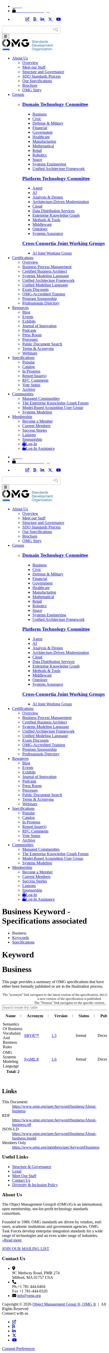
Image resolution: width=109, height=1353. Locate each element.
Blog (26, 312)
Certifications (22, 258)
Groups (18, 94)
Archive (28, 389)
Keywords (20, 937)
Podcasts (29, 330)
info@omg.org (29, 1295)
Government (42, 132)
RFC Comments (35, 380)
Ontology (40, 229)
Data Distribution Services (53, 211)
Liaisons (29, 435)
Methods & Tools (46, 220)
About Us (20, 58)
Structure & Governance (31, 1167)
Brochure (29, 85)
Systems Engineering (49, 164)
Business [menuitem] (19, 933)
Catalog (28, 367)
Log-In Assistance (40, 448)
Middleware (42, 224)
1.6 (54, 1059)
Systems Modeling (37, 412)
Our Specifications (37, 81)
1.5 (54, 1035)
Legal (16, 1171)
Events (27, 317)
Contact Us (21, 1180)
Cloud (37, 206)
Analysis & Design (47, 197)
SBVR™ (31, 1035)
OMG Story (32, 90)
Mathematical (43, 146)
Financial (39, 128)
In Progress (31, 371)
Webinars (29, 353)
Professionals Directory (41, 303)
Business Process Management (46, 267)
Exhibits (28, 321)
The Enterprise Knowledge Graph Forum (55, 403)
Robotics (39, 155)
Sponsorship (32, 439)
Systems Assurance (47, 233)
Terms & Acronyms (38, 348)
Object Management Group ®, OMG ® (64, 1304)
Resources (20, 308)
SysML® (31, 1059)
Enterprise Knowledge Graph (56, 215)
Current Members (36, 426)
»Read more (12, 1240)
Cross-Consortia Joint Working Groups (63, 243)
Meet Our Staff (24, 1176)
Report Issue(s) (34, 376)
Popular (28, 362)
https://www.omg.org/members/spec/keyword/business (55, 1147)
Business (39, 114)
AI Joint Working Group (52, 253)
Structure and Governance (43, 72)
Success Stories (34, 430)
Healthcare (41, 137)
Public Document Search (42, 344)
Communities (22, 394)
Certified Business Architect (44, 271)
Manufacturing (44, 141)
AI (34, 192)
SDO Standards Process (41, 76)
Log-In (31, 444)
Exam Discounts (35, 289)
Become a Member (37, 421)
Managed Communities (41, 398)
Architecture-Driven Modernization (60, 202)
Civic (36, 119)
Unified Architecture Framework (58, 169)
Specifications (23, 357)
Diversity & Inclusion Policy (35, 1185)
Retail (37, 150)
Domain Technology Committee (55, 104)
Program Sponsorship (39, 298)
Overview (30, 63)
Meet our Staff (33, 67)
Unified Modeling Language (45, 285)
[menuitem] (59, 937)
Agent (37, 188)
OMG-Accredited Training (43, 294)
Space (37, 159)
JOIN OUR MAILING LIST (25, 1249)
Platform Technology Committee (56, 178)
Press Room (32, 335)
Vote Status (31, 385)
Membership (22, 417)
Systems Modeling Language (45, 276)
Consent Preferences (18, 1348)
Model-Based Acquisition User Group (52, 407)
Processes (30, 339)
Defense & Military (47, 123)
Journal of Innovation (39, 326)
